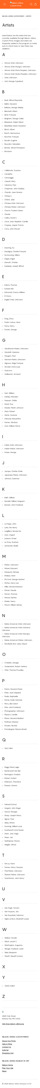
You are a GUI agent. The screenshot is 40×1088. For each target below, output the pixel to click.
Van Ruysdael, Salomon (14, 915)
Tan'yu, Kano (9, 864)
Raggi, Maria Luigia (11, 767)
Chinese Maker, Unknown (14, 207)
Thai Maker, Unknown (13, 871)
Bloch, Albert (9, 129)
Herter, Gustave (10, 415)
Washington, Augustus (13, 945)
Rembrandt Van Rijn (12, 771)
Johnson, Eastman (11, 479)
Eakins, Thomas (10, 285)
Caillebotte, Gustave (12, 170)
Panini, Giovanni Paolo (13, 689)
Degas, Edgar (9, 259)
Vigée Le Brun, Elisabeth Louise (16, 919)
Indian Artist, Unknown (13, 445)
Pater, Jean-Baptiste (12, 693)
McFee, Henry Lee (11, 583)
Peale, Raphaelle (11, 696)
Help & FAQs (7, 1044)
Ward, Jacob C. (10, 941)
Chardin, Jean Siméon (13, 192)
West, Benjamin (10, 952)
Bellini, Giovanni (10, 104)
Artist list (5, 1050)
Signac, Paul (9, 819)
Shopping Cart (8, 1053)
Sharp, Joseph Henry (12, 815)
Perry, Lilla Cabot (11, 704)
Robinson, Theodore (12, 782)
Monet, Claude (10, 590)
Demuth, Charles (11, 262)
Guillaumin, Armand (12, 374)
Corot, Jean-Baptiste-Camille (16, 222)
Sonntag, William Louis (13, 826)
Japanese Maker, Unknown (15, 475)
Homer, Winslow (11, 422)
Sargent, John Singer (12, 808)
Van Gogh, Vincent (11, 908)
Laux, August (9, 535)
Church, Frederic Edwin (13, 210)
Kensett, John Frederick (13, 505)
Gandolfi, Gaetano (11, 352)
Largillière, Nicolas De (12, 531)
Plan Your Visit (7, 1068)
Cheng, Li (7, 196)
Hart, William (9, 393)
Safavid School (10, 804)
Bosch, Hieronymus (12, 133)
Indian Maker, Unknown (14, 449)
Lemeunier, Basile (11, 546)
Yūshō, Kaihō (9, 986)
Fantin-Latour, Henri (12, 322)
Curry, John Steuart (12, 229)
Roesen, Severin (10, 785)
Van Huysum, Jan (11, 912)
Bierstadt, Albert (10, 111)
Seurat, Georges (10, 812)
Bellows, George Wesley (13, 107)
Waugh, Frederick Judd (13, 949)
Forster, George (10, 330)
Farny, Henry (9, 326)
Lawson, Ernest (10, 538)
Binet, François (10, 115)
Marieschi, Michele (11, 572)
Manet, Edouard (10, 568)
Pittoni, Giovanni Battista (13, 718)
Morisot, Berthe (10, 598)
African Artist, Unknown (13, 63)
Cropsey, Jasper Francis (14, 225)
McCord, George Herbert (14, 579)
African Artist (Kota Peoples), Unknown (20, 70)
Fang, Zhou (9, 319)
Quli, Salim (8, 748)
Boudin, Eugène (10, 140)
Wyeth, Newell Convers (13, 956)
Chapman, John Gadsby (14, 189)
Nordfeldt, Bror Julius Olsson (15, 644)
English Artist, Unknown (13, 300)
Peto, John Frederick (12, 707)
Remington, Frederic (12, 774)
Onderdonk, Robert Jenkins (15, 666)
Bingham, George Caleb (14, 119)
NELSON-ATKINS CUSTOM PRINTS (13, 16)
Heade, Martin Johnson (13, 408)
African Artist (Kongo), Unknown (17, 67)
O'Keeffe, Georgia (11, 663)
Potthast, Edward (11, 722)
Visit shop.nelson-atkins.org (13, 1024)
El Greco (7, 296)
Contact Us (6, 1047)
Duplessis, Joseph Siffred (14, 266)
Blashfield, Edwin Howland (15, 126)
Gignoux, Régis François (13, 363)
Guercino (8, 370)
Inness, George (10, 452)
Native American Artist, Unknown (17, 624)
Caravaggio (9, 178)
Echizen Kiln (9, 289)
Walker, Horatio (10, 938)
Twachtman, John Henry (14, 878)
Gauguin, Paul (9, 356)
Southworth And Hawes (14, 830)
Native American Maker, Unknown (18, 640)
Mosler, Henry (9, 601)
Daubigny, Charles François (15, 251)
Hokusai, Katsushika (12, 419)
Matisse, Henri (9, 576)
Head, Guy (8, 404)
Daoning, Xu (9, 248)
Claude (7, 214)
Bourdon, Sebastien (12, 144)
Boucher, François (11, 137)
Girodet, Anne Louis (12, 367)
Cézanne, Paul (10, 185)
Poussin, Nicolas (10, 726)
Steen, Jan (8, 837)
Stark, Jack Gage (11, 834)
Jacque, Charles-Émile (13, 471)
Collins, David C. (10, 218)
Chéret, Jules (9, 200)
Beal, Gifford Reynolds (13, 100)
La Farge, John (10, 524)
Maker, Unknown (11, 565)
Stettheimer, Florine (12, 841)
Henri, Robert (9, 411)
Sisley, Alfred (9, 823)
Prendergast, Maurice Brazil (15, 729)
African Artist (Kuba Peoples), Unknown (20, 74)
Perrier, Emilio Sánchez (13, 700)
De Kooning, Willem (12, 255)
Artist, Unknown (10, 78)
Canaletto (8, 174)
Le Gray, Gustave (11, 542)
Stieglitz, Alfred (10, 845)
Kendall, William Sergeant (14, 501)
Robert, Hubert (10, 778)
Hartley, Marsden (11, 397)
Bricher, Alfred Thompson (14, 148)
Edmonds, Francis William (14, 292)
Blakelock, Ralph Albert (13, 122)
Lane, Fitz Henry (10, 528)
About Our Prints (9, 1041)
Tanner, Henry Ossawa (13, 867)
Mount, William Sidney (13, 605)
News (4, 1071)
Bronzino (8, 151)
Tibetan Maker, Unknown (14, 875)
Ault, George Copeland (13, 81)
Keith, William (9, 498)
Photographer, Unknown (14, 711)
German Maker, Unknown (14, 359)
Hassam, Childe (10, 400)
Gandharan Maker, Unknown (16, 349)
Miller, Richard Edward (13, 587)
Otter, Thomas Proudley (14, 670)
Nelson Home (7, 1065)
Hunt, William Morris (12, 426)
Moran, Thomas (10, 594)
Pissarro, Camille (10, 715)
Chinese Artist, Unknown (14, 203)
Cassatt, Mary (9, 181)
